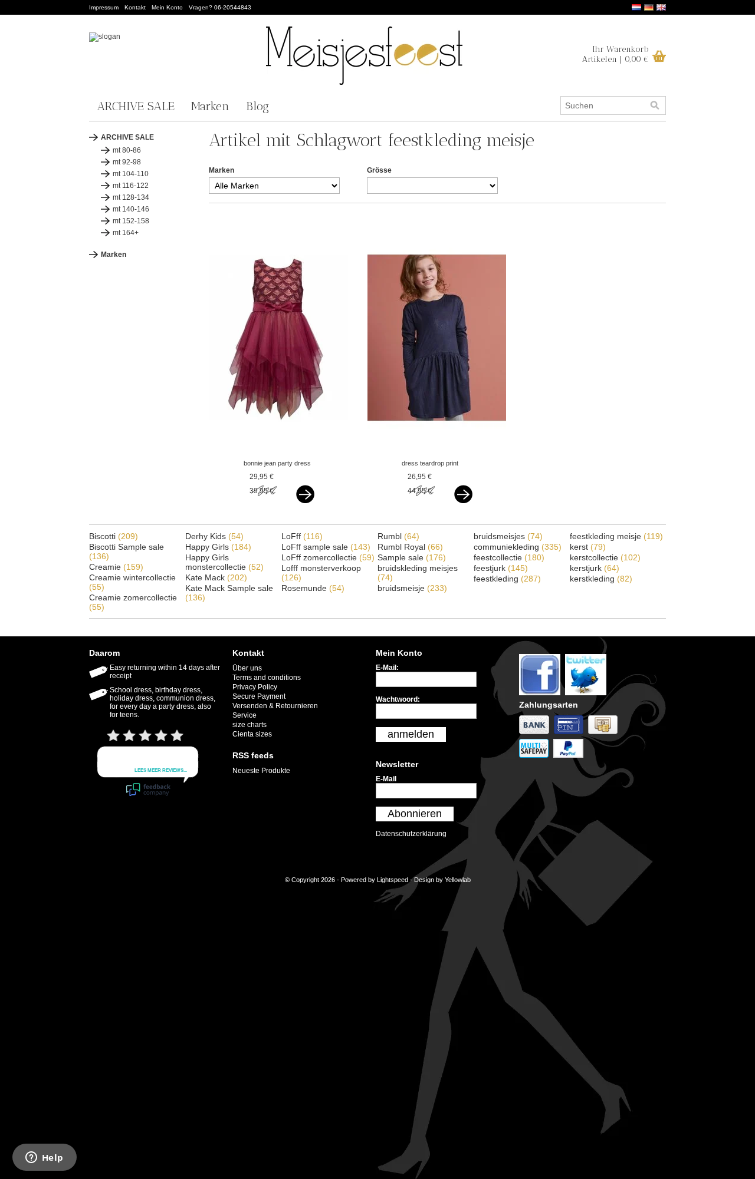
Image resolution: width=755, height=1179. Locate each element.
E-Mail (386, 779)
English (661, 7)
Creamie (116, 567)
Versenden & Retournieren (275, 706)
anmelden (411, 734)
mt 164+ (126, 233)
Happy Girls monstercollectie (224, 562)
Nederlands (636, 7)
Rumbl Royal (410, 546)
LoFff (302, 536)
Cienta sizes (252, 734)
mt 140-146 (131, 209)
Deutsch (649, 7)
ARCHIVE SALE (136, 106)
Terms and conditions (266, 677)
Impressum (104, 7)
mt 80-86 (127, 150)
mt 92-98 (127, 162)
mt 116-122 (131, 185)
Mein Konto (167, 7)
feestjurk (501, 568)
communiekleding (518, 546)
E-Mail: (387, 667)
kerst (588, 546)
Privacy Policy (254, 687)
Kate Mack (216, 577)
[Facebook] (542, 696)
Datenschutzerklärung (411, 834)
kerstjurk (594, 568)
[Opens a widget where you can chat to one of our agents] (44, 1158)
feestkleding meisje (616, 536)
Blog (257, 106)
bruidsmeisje (412, 588)
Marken (210, 106)
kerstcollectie (605, 557)
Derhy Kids (214, 536)
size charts (249, 725)
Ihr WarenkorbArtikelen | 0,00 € (615, 54)
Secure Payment (258, 696)
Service (244, 715)
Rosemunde (312, 588)
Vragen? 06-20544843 (220, 7)
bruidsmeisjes (508, 536)
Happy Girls (218, 546)
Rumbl (398, 536)
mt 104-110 (131, 174)
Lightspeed (392, 879)
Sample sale (412, 557)
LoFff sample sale (325, 546)
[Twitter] (587, 696)
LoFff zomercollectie (328, 557)
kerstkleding (601, 578)
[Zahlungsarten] (536, 735)
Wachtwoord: (398, 699)
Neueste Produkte (261, 771)
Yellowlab (458, 879)
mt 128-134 (131, 197)
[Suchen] (654, 105)
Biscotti (113, 536)
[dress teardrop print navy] (436, 452)
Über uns (247, 668)
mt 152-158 (131, 221)
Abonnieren (415, 814)
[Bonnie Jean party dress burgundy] (278, 452)
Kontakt (135, 7)
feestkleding (507, 578)
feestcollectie (509, 557)
